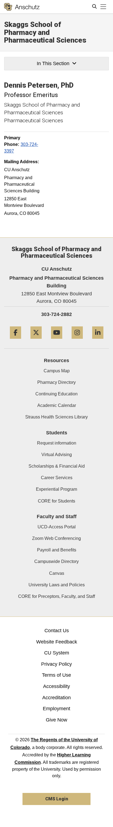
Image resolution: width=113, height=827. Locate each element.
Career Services (56, 477)
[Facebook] (15, 340)
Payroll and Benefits (56, 550)
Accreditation (56, 697)
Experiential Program (56, 489)
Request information (56, 443)
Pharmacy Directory (56, 382)
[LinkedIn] (98, 340)
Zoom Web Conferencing (56, 538)
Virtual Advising (56, 454)
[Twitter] (36, 340)
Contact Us (56, 630)
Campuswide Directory (56, 561)
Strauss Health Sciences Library (56, 417)
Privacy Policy (56, 664)
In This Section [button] (53, 63)
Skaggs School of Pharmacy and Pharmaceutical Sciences (45, 32)
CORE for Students (56, 501)
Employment (56, 708)
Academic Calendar (56, 405)
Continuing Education (56, 394)
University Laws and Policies (57, 584)
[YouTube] (56, 340)
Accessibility (56, 686)
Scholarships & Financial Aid (57, 466)
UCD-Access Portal (57, 526)
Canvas (56, 573)
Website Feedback (56, 642)
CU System (56, 653)
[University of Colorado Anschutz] (21, 7)
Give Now (56, 720)
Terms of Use (56, 675)
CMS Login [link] (56, 798)
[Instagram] (77, 340)
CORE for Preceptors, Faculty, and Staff (56, 596)
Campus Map (57, 370)
